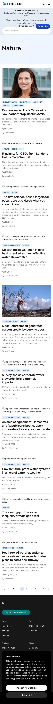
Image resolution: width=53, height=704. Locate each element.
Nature (6, 106)
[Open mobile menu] (49, 4)
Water (14, 192)
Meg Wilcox (9, 351)
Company (33, 648)
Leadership (37, 102)
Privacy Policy (35, 678)
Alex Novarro (10, 226)
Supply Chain (17, 106)
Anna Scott (9, 176)
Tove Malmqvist (11, 276)
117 (44, 589)
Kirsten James (10, 488)
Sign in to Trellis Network (16, 613)
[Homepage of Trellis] (5, 604)
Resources (7, 626)
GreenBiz (33, 630)
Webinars (6, 635)
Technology (17, 149)
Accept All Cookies (27, 688)
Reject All (27, 695)
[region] (26, 676)
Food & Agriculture (11, 245)
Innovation (25, 102)
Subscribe (43, 26)
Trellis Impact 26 (36, 626)
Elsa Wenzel (9, 133)
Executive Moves (10, 102)
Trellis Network (9, 648)
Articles (5, 630)
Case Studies (8, 548)
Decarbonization (10, 321)
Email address (26, 26)
